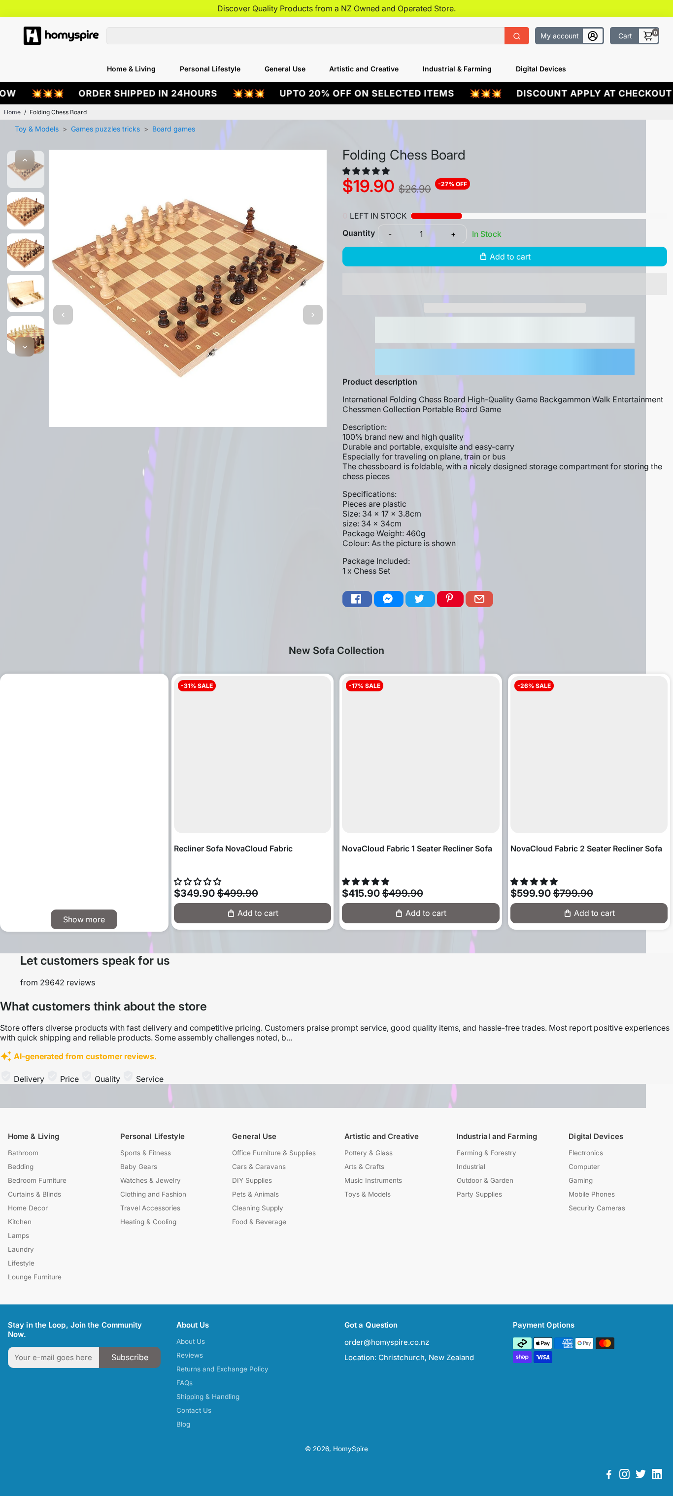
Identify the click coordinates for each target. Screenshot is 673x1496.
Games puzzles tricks (105, 129)
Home (12, 112)
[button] (367, 171)
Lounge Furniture (35, 1277)
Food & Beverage (259, 1222)
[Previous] (24, 159)
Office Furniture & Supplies (274, 1153)
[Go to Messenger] (389, 599)
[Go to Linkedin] (657, 1475)
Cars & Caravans (259, 1167)
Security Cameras (597, 1208)
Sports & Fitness (145, 1153)
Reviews (189, 1355)
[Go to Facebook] (357, 599)
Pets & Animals (255, 1194)
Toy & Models (37, 129)
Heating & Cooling (148, 1222)
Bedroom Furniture (37, 1180)
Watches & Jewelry (150, 1180)
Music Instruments (373, 1180)
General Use (285, 69)
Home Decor (28, 1208)
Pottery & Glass (368, 1153)
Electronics (586, 1153)
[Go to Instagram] (624, 1475)
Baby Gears (138, 1167)
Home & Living (131, 69)
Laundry (21, 1249)
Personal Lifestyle (210, 69)
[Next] (24, 347)
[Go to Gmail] (479, 599)
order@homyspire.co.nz (386, 1342)
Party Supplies (479, 1194)
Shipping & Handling (207, 1396)
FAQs (184, 1383)
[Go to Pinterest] (450, 599)
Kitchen (20, 1222)
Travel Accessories (150, 1208)
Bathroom (23, 1153)
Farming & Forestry (486, 1153)
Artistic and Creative (364, 69)
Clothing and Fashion (153, 1194)
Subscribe (129, 1357)
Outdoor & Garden (485, 1180)
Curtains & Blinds (34, 1194)
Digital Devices (541, 69)
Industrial (471, 1167)
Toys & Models (367, 1194)
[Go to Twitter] (420, 599)
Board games (173, 129)
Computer (584, 1167)
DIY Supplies (252, 1180)
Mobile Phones (592, 1194)
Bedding (21, 1167)
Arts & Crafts (364, 1167)
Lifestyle (21, 1263)
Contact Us (193, 1410)
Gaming (581, 1180)
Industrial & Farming (457, 69)
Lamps (18, 1235)
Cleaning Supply (257, 1208)
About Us (190, 1341)
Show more (84, 919)
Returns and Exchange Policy (222, 1369)
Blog (183, 1424)
